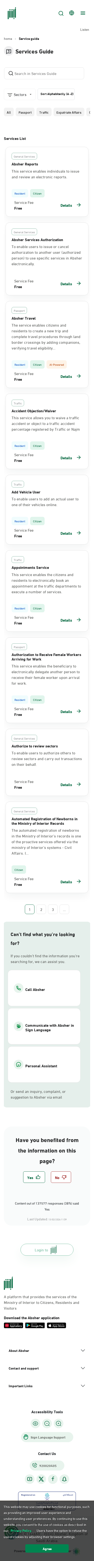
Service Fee (24, 202)
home (8, 38)
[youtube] (30, 1479)
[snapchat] (64, 1479)
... (64, 909)
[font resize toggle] (47, 1423)
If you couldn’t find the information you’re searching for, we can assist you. (45, 958)
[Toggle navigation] (82, 13)
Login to (41, 1249)
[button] (9, 112)
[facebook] (53, 1479)
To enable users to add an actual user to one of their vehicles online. (45, 501)
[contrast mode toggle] (35, 1423)
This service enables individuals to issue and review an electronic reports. (45, 174)
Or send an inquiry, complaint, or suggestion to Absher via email (38, 1094)
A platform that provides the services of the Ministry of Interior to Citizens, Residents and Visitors (41, 1302)
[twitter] (41, 1479)
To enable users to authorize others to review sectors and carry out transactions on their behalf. (47, 758)
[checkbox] (34, 1177)
